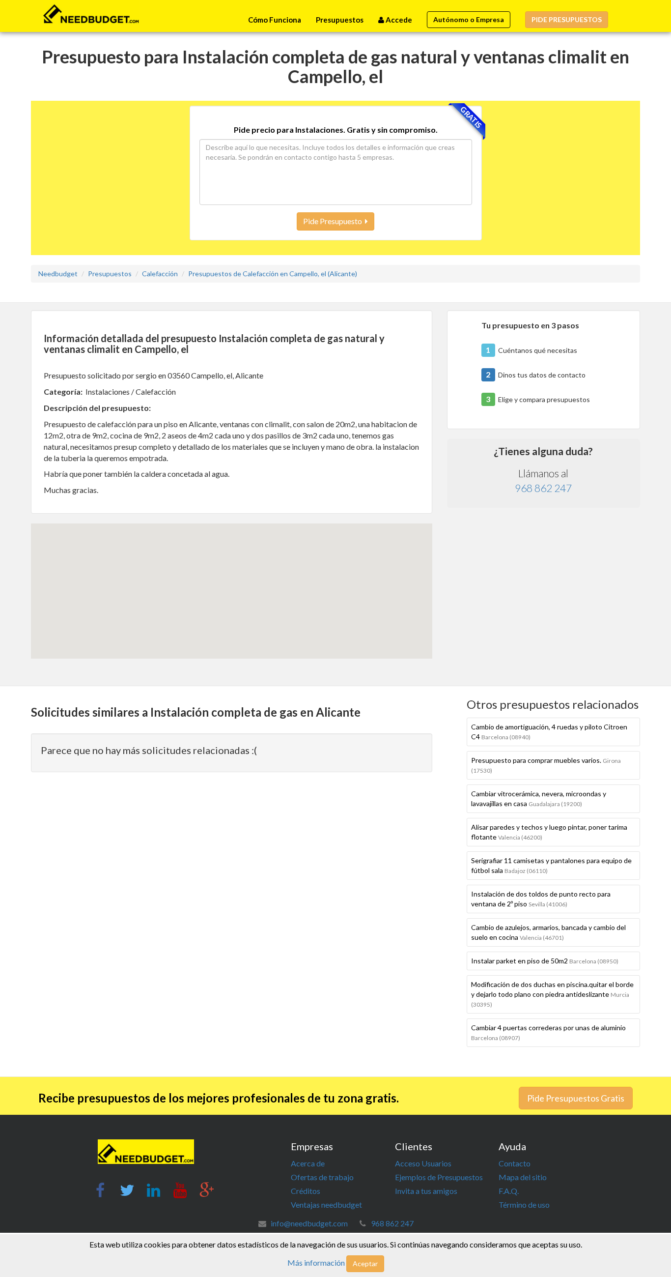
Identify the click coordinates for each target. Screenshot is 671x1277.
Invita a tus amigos (426, 1190)
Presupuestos (339, 19)
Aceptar (365, 1263)
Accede (398, 19)
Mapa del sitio (523, 1177)
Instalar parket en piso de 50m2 (544, 961)
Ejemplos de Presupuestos (439, 1177)
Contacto (515, 1163)
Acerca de (308, 1163)
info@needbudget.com (309, 1223)
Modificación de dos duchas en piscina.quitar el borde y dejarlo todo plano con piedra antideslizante (552, 994)
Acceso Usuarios (423, 1163)
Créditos (305, 1190)
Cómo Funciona (274, 19)
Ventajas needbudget (326, 1204)
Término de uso (524, 1204)
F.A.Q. (509, 1190)
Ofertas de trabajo (322, 1177)
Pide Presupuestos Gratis (575, 1098)
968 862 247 (543, 488)
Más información (316, 1262)
